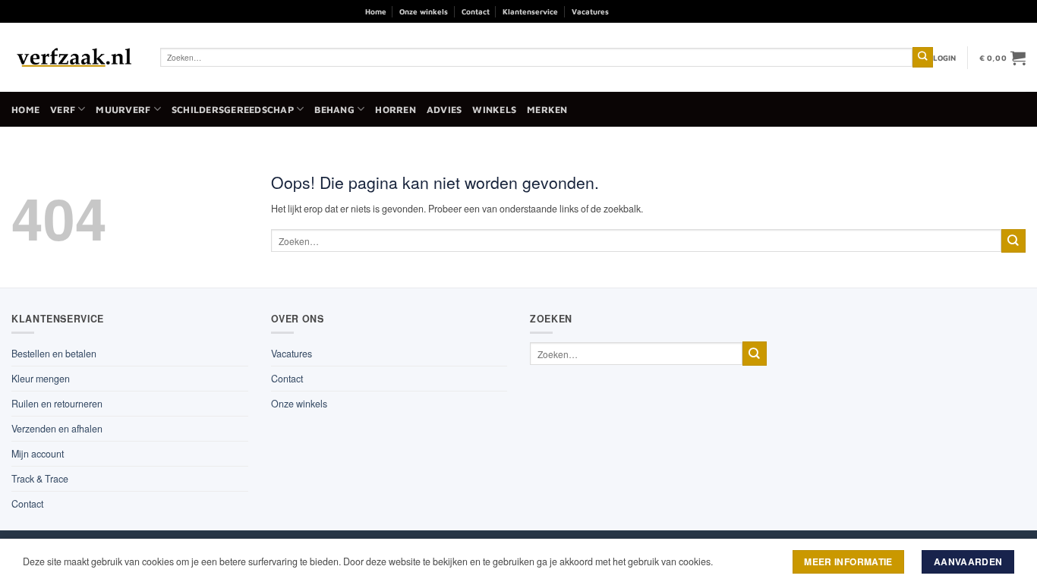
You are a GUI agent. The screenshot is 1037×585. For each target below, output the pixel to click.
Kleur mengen (40, 378)
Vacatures (590, 11)
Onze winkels (423, 11)
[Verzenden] (922, 57)
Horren (395, 109)
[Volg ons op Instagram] (644, 11)
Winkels (494, 109)
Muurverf (123, 109)
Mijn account (37, 454)
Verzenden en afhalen (56, 429)
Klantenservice (530, 11)
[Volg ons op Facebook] (625, 11)
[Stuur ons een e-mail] (662, 11)
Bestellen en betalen (53, 353)
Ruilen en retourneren (56, 403)
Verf (62, 109)
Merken (547, 109)
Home (375, 11)
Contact (476, 11)
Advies (444, 109)
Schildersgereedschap (233, 109)
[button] (945, 57)
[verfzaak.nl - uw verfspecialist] (74, 58)
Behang (334, 109)
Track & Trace (39, 479)
